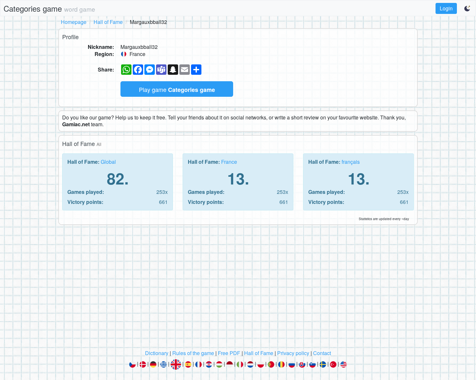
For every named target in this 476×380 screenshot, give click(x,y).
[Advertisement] (238, 289)
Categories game (49, 8)
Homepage (73, 22)
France (229, 161)
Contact (322, 353)
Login (446, 8)
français (351, 161)
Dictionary (156, 353)
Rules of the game (193, 353)
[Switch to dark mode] (467, 8)
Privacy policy (293, 353)
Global (108, 161)
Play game (177, 89)
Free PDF (229, 353)
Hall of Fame (108, 22)
